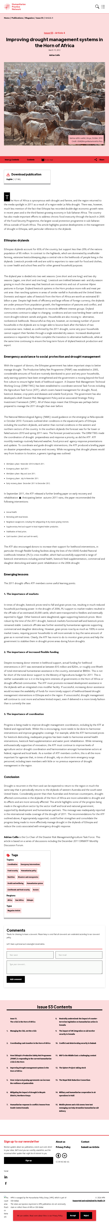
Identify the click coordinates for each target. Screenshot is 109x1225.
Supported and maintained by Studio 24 (89, 1200)
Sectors (36, 889)
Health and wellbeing (16, 883)
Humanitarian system (35, 883)
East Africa (19, 900)
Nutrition (11, 877)
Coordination (12, 864)
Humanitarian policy (28, 870)
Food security (13, 870)
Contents (30, 159)
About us (60, 1141)
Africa (10, 900)
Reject (88, 1216)
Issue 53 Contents (12, 159)
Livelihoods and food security (19, 889)
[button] (97, 7)
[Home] (18, 6)
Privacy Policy (63, 1147)
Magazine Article (14, 910)
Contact (85, 1141)
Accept (74, 1216)
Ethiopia (30, 900)
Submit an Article (90, 1147)
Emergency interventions (30, 864)
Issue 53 (48, 32)
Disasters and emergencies (28, 877)
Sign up (29, 1160)
